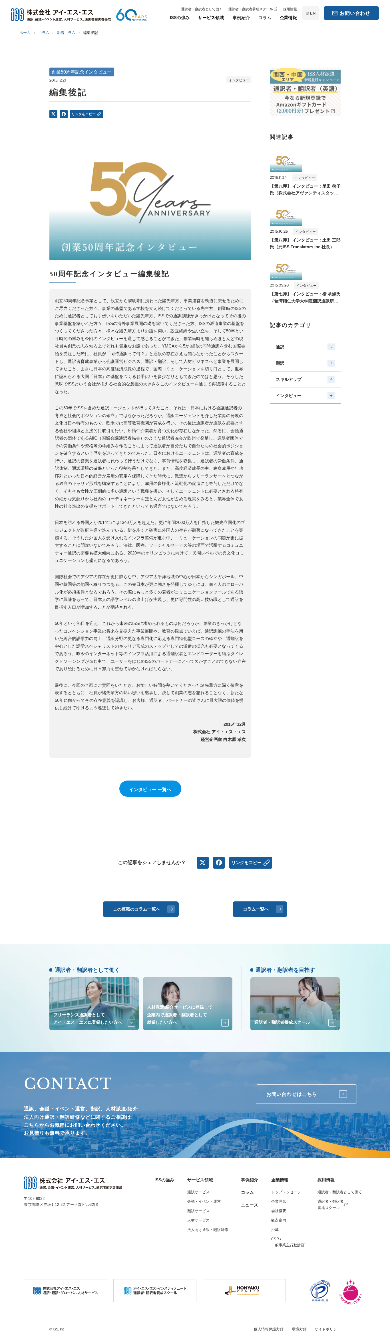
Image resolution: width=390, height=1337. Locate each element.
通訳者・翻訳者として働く (339, 1192)
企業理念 (278, 1201)
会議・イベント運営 (204, 1201)
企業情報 (279, 1179)
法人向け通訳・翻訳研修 (207, 1230)
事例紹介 (249, 1179)
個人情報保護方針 (269, 1329)
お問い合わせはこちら (291, 1094)
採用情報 (326, 1179)
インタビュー (288, 395)
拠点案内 (278, 1220)
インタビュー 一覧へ (150, 789)
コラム (247, 1192)
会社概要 (278, 1211)
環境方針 (299, 1329)
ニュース (249, 1204)
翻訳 (280, 363)
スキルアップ (288, 379)
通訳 (280, 346)
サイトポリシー (328, 1329)
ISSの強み (164, 1179)
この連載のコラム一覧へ (136, 909)
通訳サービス (198, 1192)
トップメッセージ (286, 1192)
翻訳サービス (198, 1211)
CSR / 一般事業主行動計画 (288, 1242)
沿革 (275, 1230)
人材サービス (198, 1220)
